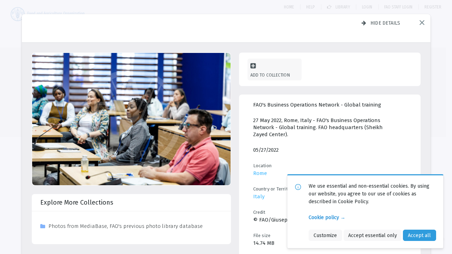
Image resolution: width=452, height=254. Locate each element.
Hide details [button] (385, 23)
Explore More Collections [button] (76, 202)
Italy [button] (258, 196)
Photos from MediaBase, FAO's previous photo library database (125, 226)
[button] (422, 22)
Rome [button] (260, 173)
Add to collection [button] (270, 75)
